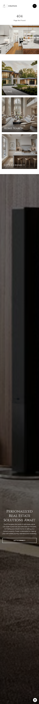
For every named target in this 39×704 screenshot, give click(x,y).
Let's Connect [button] (19, 540)
